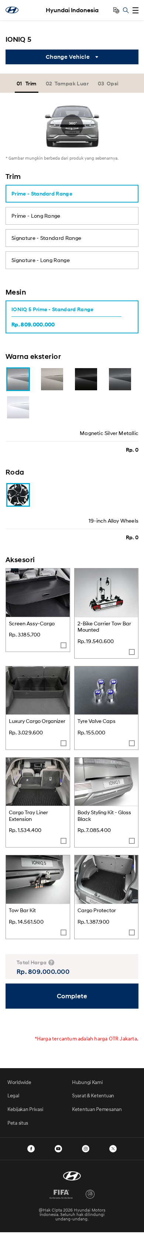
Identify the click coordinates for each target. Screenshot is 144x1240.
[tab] (27, 83)
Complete (72, 996)
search (126, 10)
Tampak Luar (72, 83)
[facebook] (31, 1148)
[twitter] (113, 1148)
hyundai (12, 10)
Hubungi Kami (87, 1082)
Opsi (113, 83)
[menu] (135, 10)
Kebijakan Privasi (25, 1109)
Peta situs (17, 1123)
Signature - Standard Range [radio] (46, 238)
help (51, 962)
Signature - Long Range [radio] (40, 260)
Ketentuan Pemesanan (97, 1109)
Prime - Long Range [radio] (36, 216)
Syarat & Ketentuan (93, 1095)
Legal (13, 1095)
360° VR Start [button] (72, 126)
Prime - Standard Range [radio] (41, 193)
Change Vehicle (68, 57)
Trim (31, 83)
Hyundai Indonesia (72, 10)
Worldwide (19, 1082)
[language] (116, 10)
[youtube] (58, 1148)
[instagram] (85, 1148)
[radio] (66, 316)
